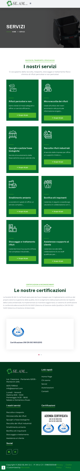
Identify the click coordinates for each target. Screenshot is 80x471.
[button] (39, 354)
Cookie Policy (69, 466)
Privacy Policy (59, 466)
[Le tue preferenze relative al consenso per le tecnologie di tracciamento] (3, 467)
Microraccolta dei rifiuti (56, 101)
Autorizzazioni (47, 388)
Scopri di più (23, 115)
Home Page (46, 376)
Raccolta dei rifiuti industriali (19, 423)
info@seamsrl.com (14, 388)
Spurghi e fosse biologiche (17, 420)
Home (14, 32)
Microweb (25, 467)
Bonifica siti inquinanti (55, 197)
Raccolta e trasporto (15, 412)
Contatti (45, 391)
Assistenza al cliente (15, 438)
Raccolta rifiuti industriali (57, 148)
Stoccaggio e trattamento (17, 434)
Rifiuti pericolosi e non (20, 101)
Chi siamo (45, 380)
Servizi (44, 384)
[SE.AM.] (17, 3)
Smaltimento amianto (20, 197)
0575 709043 (12, 386)
